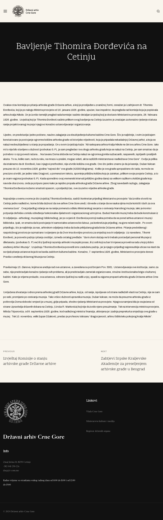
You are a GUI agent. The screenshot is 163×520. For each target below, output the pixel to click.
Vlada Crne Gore (94, 411)
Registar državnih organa (98, 431)
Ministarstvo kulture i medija (100, 421)
